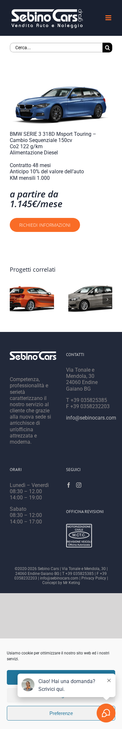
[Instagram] (78, 485)
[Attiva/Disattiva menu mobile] (108, 17)
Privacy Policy (93, 578)
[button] (15, 299)
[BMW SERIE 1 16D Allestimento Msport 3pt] (32, 299)
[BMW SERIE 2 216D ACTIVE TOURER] (90, 299)
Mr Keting (71, 582)
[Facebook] (68, 485)
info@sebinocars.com (91, 418)
